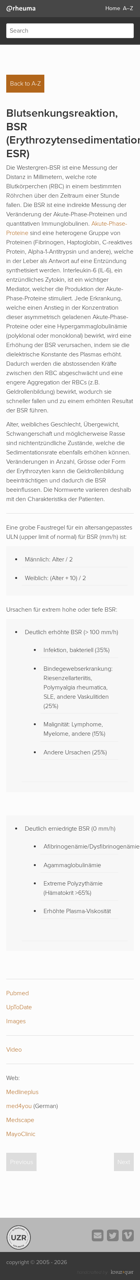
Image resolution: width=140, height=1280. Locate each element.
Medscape (20, 1120)
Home (112, 8)
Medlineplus (22, 1092)
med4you (19, 1106)
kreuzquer (122, 1272)
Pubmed (17, 993)
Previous (21, 1162)
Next (123, 1162)
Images (16, 1021)
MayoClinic (20, 1134)
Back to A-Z (25, 84)
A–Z (128, 8)
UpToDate (19, 1007)
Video (14, 1050)
